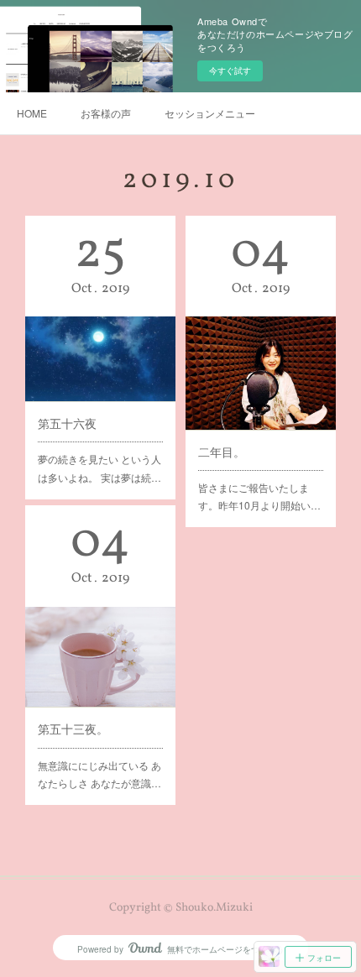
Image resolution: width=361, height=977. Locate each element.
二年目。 (221, 451)
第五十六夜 (67, 423)
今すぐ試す (230, 70)
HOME (32, 113)
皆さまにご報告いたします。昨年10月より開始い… (259, 496)
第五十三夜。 (73, 728)
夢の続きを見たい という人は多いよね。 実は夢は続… (99, 468)
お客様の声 (106, 113)
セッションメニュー (210, 113)
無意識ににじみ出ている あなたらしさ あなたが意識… (99, 774)
